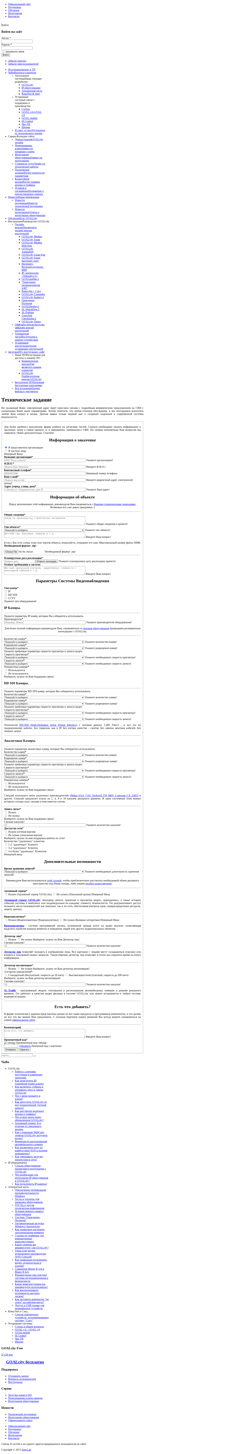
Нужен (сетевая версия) (21, 831)
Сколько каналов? (14, 821)
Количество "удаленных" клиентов (24, 841)
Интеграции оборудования (23, 1417)
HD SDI (12, 594)
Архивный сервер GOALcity (22, 900)
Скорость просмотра (16, 654)
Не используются (18, 673)
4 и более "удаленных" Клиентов (27, 851)
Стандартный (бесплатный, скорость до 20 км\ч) (36, 975)
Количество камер (15, 638)
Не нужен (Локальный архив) (73, 894)
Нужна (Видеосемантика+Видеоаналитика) (33, 920)
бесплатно (25, 1362)
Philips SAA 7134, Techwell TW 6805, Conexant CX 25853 (104, 795)
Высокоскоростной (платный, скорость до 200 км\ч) (98, 975)
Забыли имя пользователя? (23, 63)
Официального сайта (20, 1420)
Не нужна (14, 815)
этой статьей (54, 880)
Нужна (12, 812)
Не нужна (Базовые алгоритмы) (81, 920)
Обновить (25, 1045)
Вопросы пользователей (22, 1379)
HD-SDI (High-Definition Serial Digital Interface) (48, 725)
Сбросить (24, 1049)
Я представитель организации (25, 447)
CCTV (11, 598)
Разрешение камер (15, 645)
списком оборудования (96, 628)
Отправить (10, 1049)
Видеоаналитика (14, 925)
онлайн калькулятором (98, 883)
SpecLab (26, 1449)
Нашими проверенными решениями (114, 504)
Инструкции (15, 1382)
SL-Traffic (10, 990)
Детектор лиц (12, 951)
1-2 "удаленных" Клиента (23, 844)
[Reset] (34, 1055)
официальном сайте (23, 1020)
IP (8, 591)
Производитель (13, 619)
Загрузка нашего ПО (20, 1395)
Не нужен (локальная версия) (25, 835)
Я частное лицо (17, 450)
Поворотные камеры (16, 666)
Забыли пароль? (17, 60)
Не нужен (26, 939)
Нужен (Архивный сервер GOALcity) (30, 894)
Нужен (12, 939)
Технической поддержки (22, 1414)
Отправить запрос (18, 1376)
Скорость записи (14, 660)
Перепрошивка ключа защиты (25, 1398)
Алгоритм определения (18, 971)
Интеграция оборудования (23, 1401)
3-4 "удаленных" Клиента (23, 847)
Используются (16, 670)
